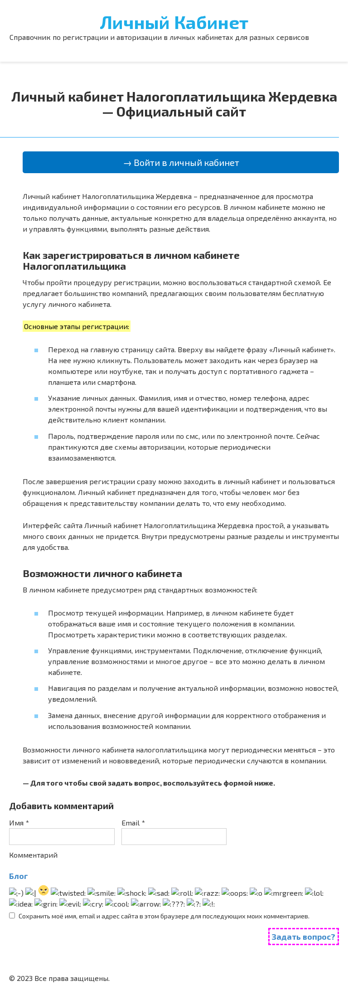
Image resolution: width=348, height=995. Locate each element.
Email (133, 822)
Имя (19, 822)
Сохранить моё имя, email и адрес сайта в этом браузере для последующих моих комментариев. (164, 916)
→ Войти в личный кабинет (181, 162)
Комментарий (33, 854)
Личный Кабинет (174, 22)
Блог (18, 876)
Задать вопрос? (303, 937)
